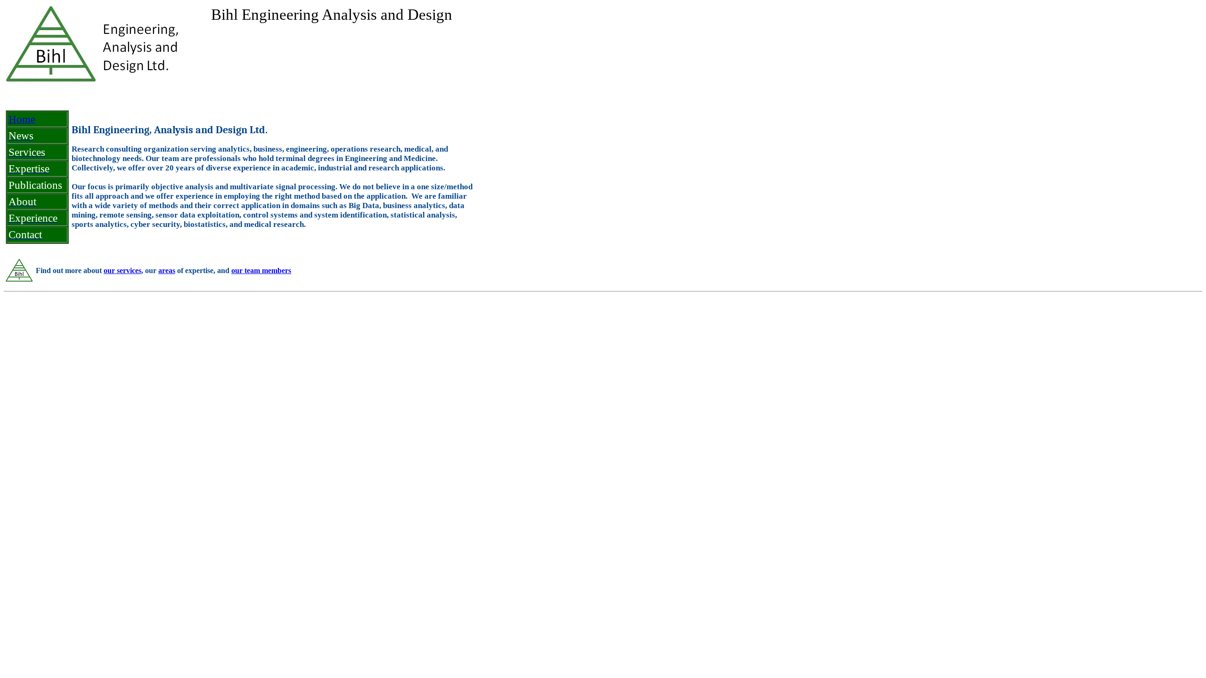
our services (122, 270)
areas (166, 270)
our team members (261, 270)
